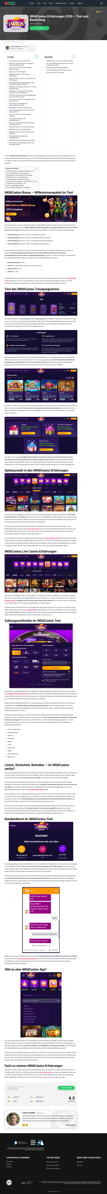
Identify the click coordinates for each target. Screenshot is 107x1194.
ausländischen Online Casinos (16, 694)
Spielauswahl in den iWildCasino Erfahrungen (19, 175)
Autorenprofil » (71, 1125)
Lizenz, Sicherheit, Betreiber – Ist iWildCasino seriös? (22, 181)
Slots (44, 3)
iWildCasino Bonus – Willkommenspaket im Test (20, 171)
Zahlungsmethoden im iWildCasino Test (18, 179)
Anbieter (9, 42)
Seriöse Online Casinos (53, 1168)
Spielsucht (80, 1162)
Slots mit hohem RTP (52, 538)
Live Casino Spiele (31, 610)
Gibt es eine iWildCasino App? (15, 185)
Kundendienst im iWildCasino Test (16, 183)
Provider (71, 3)
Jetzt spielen (39, 28)
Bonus (39, 3)
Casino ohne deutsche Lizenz (27, 958)
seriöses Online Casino (36, 789)
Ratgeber (80, 3)
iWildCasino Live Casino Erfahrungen (17, 177)
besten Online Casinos (46, 1072)
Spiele (51, 3)
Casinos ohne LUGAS (52, 1165)
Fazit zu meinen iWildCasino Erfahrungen (18, 187)
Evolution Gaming (10, 600)
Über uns (79, 1165)
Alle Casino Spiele (33, 529)
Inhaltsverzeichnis (12, 168)
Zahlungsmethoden (61, 3)
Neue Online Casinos (52, 1162)
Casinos (32, 3)
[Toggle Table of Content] (35, 168)
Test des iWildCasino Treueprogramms (18, 173)
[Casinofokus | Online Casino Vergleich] (10, 2)
